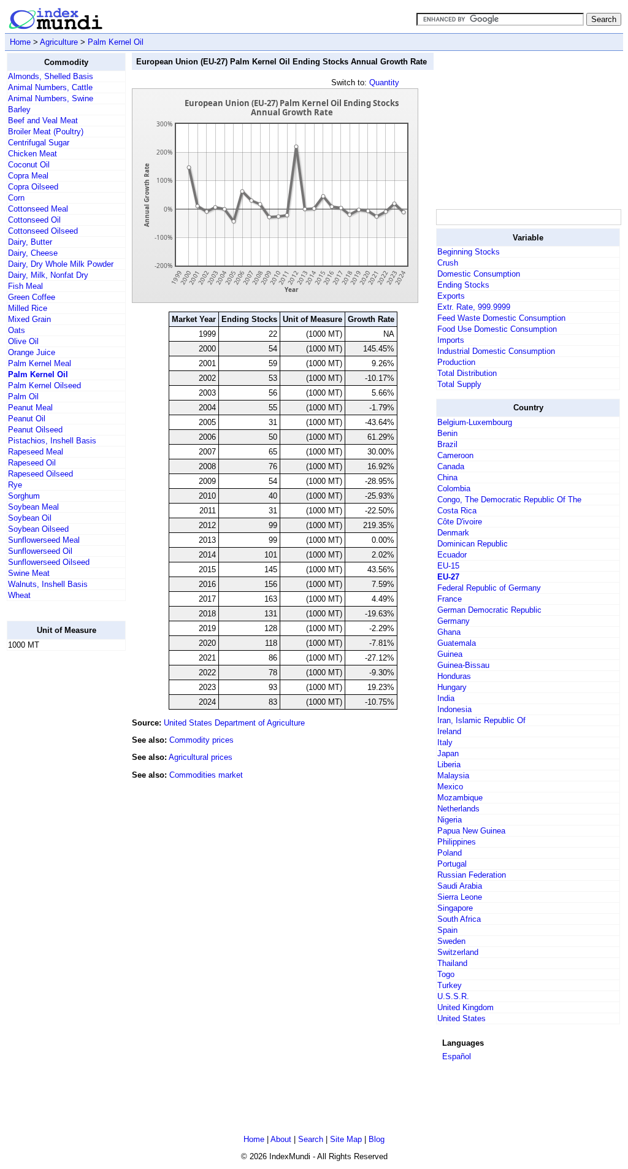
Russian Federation (471, 875)
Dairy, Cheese (33, 253)
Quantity (384, 82)
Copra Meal (28, 175)
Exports (451, 296)
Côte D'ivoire (459, 521)
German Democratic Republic (489, 610)
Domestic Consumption (478, 273)
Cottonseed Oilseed (43, 231)
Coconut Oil (29, 164)
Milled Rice (27, 308)
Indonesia (454, 709)
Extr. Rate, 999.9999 (473, 307)
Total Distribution (467, 373)
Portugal (452, 863)
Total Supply (459, 384)
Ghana (449, 632)
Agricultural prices (200, 757)
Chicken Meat (32, 153)
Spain (447, 930)
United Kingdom (465, 1007)
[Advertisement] (56, 845)
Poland (449, 852)
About (280, 1139)
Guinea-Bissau (463, 665)
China (447, 477)
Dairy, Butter (30, 242)
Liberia (449, 764)
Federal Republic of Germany (489, 587)
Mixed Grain (29, 319)
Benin (447, 433)
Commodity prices (201, 740)
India (445, 698)
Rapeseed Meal (35, 451)
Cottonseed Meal (38, 208)
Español (456, 1056)
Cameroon (455, 455)
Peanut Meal (30, 407)
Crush (447, 262)
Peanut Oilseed (35, 429)
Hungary (452, 687)
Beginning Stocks (468, 251)
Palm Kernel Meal (39, 363)
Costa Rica (457, 510)
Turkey (449, 985)
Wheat (19, 595)
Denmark (453, 532)
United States (461, 1018)
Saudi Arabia (459, 886)
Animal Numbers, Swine (50, 98)
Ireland (449, 731)
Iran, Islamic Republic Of (481, 720)
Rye (15, 484)
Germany (453, 621)
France (449, 599)
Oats (16, 330)
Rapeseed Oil (32, 462)
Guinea (449, 654)
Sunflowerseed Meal (44, 540)
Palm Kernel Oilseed (44, 385)
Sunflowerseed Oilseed (49, 562)
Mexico (450, 786)
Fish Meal (25, 286)
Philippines (456, 841)
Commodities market (206, 775)
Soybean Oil (30, 518)
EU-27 (448, 576)
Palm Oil (23, 396)
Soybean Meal (33, 507)
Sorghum (24, 495)
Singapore (455, 908)
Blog (377, 1139)
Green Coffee (31, 297)
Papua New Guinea (471, 830)
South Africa (459, 919)
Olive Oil (23, 341)
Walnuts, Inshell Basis (48, 584)
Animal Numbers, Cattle (50, 87)
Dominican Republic (472, 543)
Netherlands (458, 808)
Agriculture (59, 42)
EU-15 (448, 565)
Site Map (346, 1139)
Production (456, 362)
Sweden (451, 941)
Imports (450, 340)
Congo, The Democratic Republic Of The (509, 499)
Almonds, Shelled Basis (50, 76)
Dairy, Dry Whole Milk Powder (60, 264)
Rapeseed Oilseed (40, 473)
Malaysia (453, 775)
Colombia (453, 488)
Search (310, 1139)
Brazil (447, 444)
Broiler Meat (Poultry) (45, 131)
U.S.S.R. (453, 996)
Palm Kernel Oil (116, 42)
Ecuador (452, 554)
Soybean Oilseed (38, 529)
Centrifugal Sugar (38, 142)
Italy (445, 742)
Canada (450, 466)
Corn (16, 197)
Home (20, 42)
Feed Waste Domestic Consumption (501, 318)
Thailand (452, 963)
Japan (448, 753)
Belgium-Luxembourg (474, 422)
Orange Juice (31, 352)
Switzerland (457, 952)
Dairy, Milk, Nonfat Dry (48, 275)
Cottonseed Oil (34, 219)
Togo (445, 974)
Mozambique (460, 797)
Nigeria (449, 819)
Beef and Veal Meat (43, 120)
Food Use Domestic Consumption (497, 329)
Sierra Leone (459, 897)
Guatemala (456, 643)
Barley (19, 109)
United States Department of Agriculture (234, 722)
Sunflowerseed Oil (40, 551)
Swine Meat (29, 573)
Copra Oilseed (33, 186)
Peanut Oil (26, 418)
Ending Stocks (463, 284)
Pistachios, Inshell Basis (52, 440)
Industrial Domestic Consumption (496, 351)
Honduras (454, 676)
